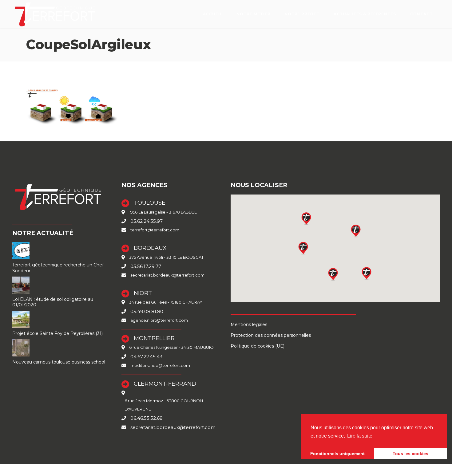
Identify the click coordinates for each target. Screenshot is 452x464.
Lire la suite (359, 435)
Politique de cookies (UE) (257, 346)
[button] (333, 274)
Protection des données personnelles (271, 335)
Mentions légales (249, 324)
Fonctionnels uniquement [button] (337, 453)
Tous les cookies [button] (410, 453)
